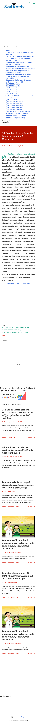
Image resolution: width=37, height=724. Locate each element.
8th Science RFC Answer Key (18, 283)
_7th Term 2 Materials (14, 106)
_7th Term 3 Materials (14, 108)
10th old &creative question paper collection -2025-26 (19, 63)
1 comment (11, 437)
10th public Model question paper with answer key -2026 (18, 81)
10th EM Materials (13, 86)
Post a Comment (13, 472)
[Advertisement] (18, 27)
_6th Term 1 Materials (14, 102)
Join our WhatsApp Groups (16, 116)
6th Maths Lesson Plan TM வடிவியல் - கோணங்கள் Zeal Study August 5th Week (17, 450)
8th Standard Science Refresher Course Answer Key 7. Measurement (15, 329)
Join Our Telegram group (15, 118)
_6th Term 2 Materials (14, 104)
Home (8, 50)
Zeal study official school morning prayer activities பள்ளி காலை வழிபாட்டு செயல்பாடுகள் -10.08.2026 (18, 544)
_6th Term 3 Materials (14, 110)
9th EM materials (12, 90)
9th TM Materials (12, 88)
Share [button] (4, 335)
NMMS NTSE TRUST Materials (17, 114)
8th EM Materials (12, 94)
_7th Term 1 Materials (14, 100)
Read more (31, 437)
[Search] (30, 3)
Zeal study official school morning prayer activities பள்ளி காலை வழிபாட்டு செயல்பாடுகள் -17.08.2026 (18, 635)
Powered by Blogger (19, 717)
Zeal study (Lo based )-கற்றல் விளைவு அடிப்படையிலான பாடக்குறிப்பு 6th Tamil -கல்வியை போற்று (18, 485)
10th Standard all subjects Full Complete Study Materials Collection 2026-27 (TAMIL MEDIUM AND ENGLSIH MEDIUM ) (20, 69)
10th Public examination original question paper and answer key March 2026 (18, 76)
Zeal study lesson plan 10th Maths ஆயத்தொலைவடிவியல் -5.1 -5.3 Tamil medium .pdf (17, 576)
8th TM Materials (12, 92)
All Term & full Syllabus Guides (18, 112)
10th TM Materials (13, 84)
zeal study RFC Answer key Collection (15, 332)
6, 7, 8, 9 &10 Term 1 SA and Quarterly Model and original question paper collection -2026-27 (20, 58)
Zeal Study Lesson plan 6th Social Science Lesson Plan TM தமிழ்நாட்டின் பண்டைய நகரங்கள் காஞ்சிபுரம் (17, 413)
